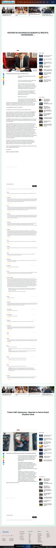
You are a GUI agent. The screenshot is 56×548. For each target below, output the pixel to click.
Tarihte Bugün (40, 538)
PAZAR (19, 96)
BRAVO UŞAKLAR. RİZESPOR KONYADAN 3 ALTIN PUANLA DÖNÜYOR (48, 125)
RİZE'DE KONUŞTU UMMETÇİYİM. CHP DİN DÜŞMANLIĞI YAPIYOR (47, 107)
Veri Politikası (4, 540)
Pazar (19, 77)
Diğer (48, 2)
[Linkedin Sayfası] (8, 535)
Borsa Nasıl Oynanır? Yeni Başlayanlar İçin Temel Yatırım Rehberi (48, 63)
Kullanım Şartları (11, 538)
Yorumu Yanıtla (9, 195)
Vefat (35, 2)
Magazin (40, 2)
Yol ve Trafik (39, 534)
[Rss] (10, 535)
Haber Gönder (11, 540)
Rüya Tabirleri (48, 536)
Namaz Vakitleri (40, 535)
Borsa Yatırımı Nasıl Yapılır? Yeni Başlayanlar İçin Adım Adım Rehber (48, 73)
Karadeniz (21, 2)
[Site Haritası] (11, 535)
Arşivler (22, 536)
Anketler (48, 534)
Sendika (44, 2)
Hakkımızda (3, 538)
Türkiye (24, 2)
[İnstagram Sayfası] (5, 535)
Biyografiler (48, 535)
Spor (33, 2)
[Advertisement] (28, 24)
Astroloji (48, 537)
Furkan (30, 456)
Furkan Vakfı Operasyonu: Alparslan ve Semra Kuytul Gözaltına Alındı (47, 80)
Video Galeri (22, 533)
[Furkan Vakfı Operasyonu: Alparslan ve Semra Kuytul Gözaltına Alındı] (20, 441)
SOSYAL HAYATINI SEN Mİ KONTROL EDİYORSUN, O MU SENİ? (48, 111)
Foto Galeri (22, 531)
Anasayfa (3, 5)
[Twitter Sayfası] (4, 535)
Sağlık (38, 2)
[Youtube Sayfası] (7, 535)
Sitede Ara (48, 533)
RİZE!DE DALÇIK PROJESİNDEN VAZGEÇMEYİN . (48, 104)
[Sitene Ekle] (13, 535)
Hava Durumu (39, 533)
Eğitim (30, 2)
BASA (33, 113)
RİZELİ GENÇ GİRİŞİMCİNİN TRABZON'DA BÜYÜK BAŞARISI (47, 114)
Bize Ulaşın (22, 539)
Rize (18, 2)
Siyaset (27, 2)
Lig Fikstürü (39, 537)
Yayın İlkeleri (4, 539)
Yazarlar (22, 534)
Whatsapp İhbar (11, 539)
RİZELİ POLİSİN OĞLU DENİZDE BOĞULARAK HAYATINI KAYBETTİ (47, 100)
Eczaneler (39, 536)
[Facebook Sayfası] (2, 535)
